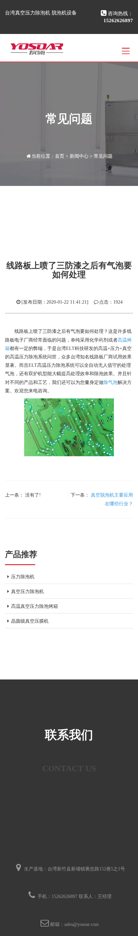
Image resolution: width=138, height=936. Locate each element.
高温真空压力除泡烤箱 (34, 606)
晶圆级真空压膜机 (30, 621)
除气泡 (111, 382)
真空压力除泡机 (27, 591)
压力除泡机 (22, 576)
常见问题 (103, 156)
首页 (59, 156)
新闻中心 (79, 156)
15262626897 (64, 896)
